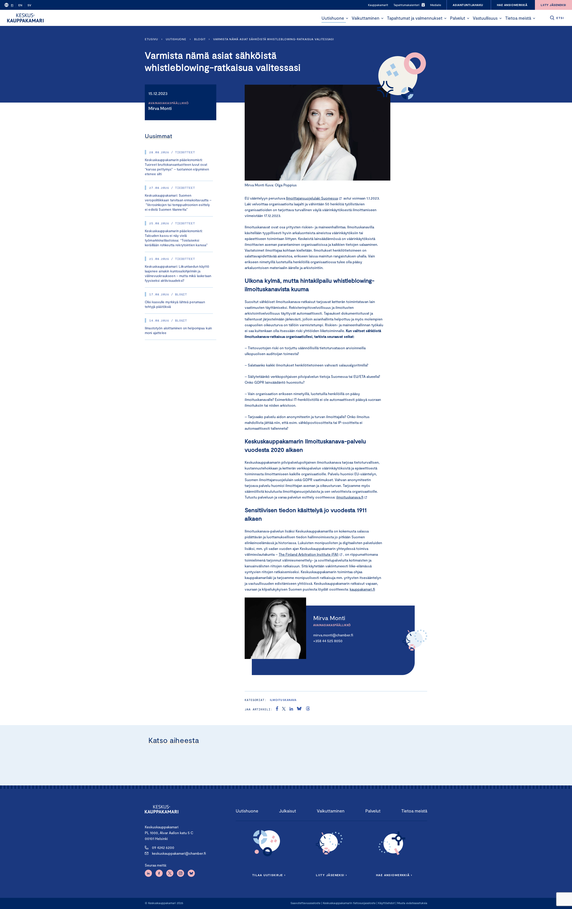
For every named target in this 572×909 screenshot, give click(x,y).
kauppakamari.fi (362, 589)
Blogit (199, 39)
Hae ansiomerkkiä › (394, 875)
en (20, 5)
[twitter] (284, 709)
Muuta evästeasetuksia (412, 903)
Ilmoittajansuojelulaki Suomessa (312, 198)
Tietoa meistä (518, 18)
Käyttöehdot (386, 903)
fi (12, 5)
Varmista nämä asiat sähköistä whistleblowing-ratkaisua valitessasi (274, 39)
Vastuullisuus (485, 18)
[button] (347, 18)
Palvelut (457, 18)
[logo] (25, 17)
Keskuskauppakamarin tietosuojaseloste (349, 903)
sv (29, 5)
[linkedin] (291, 709)
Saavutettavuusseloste (305, 903)
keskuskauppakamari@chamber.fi (179, 853)
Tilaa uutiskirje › (269, 875)
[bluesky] (299, 709)
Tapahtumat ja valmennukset (414, 18)
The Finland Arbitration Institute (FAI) (309, 554)
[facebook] (277, 709)
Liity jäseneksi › (331, 875)
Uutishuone (333, 18)
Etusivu (151, 39)
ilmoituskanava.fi (349, 497)
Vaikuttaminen (365, 18)
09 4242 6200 (163, 847)
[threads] (308, 709)
